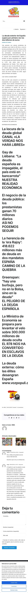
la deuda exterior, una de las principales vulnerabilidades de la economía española (14, 52)
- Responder (21, 452)
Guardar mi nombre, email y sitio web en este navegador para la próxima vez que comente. (13, 541)
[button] (3, 442)
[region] (14, 577)
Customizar (14, 586)
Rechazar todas (14, 590)
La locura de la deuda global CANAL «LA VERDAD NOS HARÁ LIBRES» (13, 137)
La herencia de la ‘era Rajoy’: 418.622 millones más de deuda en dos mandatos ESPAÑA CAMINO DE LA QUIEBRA (13, 254)
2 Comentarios (20, 407)
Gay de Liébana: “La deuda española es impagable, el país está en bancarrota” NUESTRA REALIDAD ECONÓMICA (12, 170)
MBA (5, 407)
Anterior (16, 29)
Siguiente (22, 29)
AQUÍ (15, 76)
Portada (14, 407)
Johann (8, 452)
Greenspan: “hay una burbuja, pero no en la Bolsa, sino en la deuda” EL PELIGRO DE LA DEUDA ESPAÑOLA (13, 293)
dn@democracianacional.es (14, 2)
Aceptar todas (14, 582)
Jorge (8, 464)
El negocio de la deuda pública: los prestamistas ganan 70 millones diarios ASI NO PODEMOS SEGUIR (14, 213)
